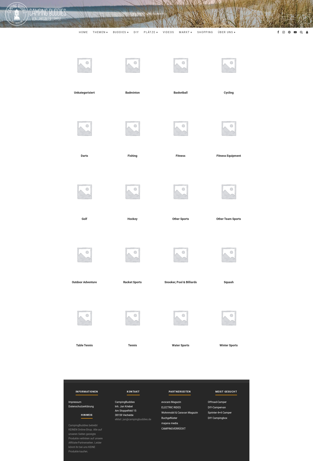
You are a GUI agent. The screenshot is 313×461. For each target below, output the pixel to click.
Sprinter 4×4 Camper (219, 412)
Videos (168, 32)
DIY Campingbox (217, 418)
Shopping (205, 32)
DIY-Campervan (217, 407)
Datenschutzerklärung (81, 406)
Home (83, 32)
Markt (184, 32)
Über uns (225, 32)
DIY (136, 32)
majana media (169, 423)
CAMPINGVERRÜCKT (173, 428)
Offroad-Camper (217, 402)
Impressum (74, 402)
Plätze (149, 32)
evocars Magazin (171, 402)
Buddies (119, 32)
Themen (99, 32)
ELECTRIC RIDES (171, 407)
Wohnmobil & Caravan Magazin (179, 412)
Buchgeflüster (169, 418)
